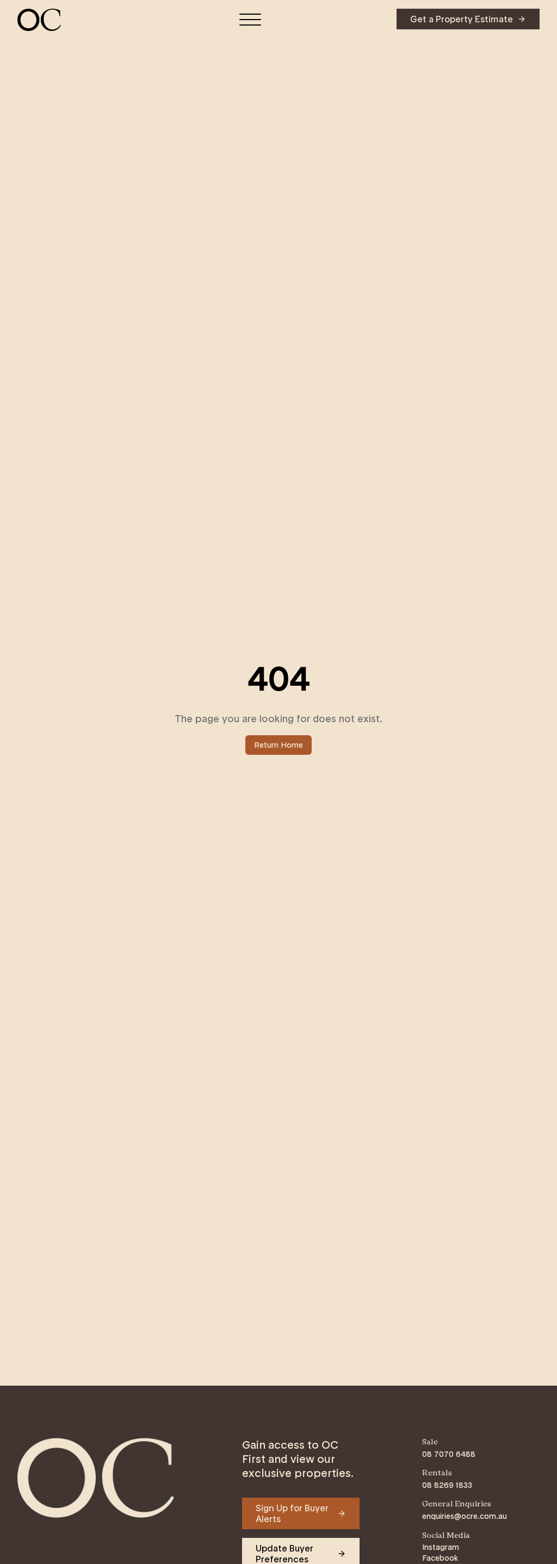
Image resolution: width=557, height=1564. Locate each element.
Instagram (440, 1547)
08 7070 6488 (448, 1454)
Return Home (278, 745)
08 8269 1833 (447, 1485)
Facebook (440, 1558)
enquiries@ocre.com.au (464, 1516)
